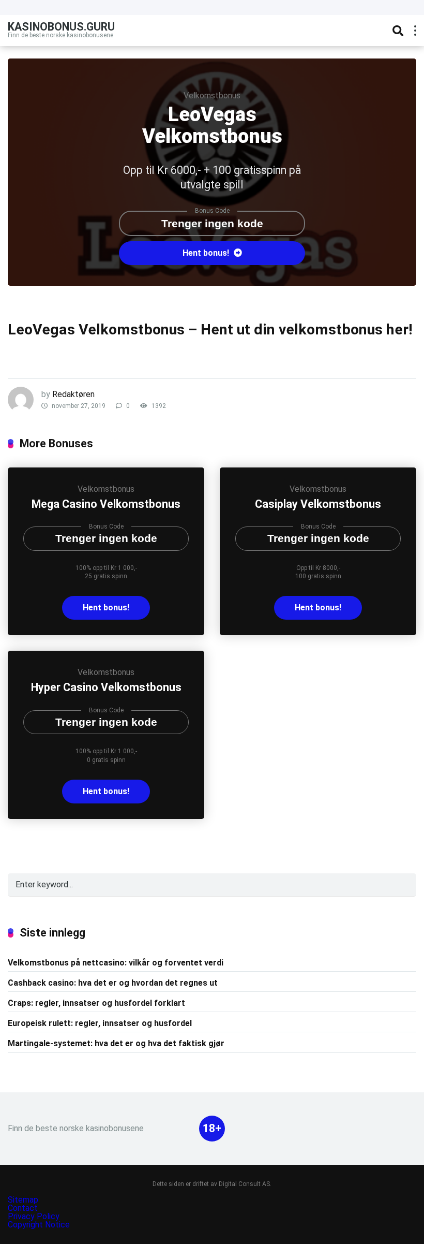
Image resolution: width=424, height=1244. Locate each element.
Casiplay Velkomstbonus (318, 503)
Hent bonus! (207, 253)
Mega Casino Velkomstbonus (106, 503)
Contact (23, 1208)
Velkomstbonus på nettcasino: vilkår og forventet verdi (115, 963)
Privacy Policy (35, 1216)
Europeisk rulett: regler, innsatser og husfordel (100, 1023)
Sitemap (23, 1200)
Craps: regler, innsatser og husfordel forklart (96, 1003)
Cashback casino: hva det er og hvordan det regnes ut (113, 983)
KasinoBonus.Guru (61, 26)
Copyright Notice (39, 1225)
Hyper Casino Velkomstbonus (106, 687)
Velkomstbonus (212, 95)
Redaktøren (73, 394)
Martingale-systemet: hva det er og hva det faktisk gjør (116, 1043)
